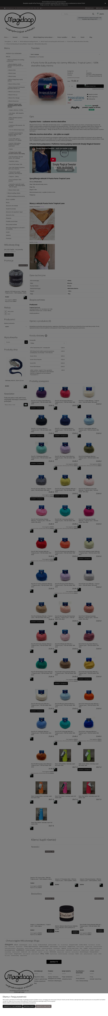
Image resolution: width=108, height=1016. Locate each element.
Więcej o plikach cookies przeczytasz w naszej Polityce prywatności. (19, 1002)
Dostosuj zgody (29, 1006)
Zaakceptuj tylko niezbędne (13, 1006)
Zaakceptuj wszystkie (43, 1006)
